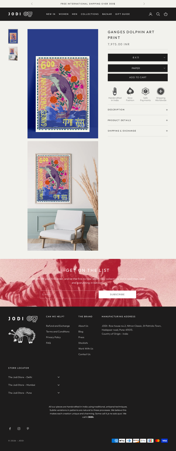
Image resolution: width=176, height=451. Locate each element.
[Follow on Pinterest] (28, 428)
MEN (74, 14)
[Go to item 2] (13, 53)
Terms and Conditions (57, 331)
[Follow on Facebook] (10, 428)
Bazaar (107, 14)
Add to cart (137, 77)
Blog (80, 331)
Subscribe (117, 294)
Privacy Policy (53, 337)
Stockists (83, 342)
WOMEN (64, 14)
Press (81, 337)
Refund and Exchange (58, 325)
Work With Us (85, 348)
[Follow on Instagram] (19, 428)
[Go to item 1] (13, 36)
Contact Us (84, 354)
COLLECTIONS (90, 14)
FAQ (48, 342)
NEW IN (51, 14)
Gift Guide (122, 14)
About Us (83, 325)
